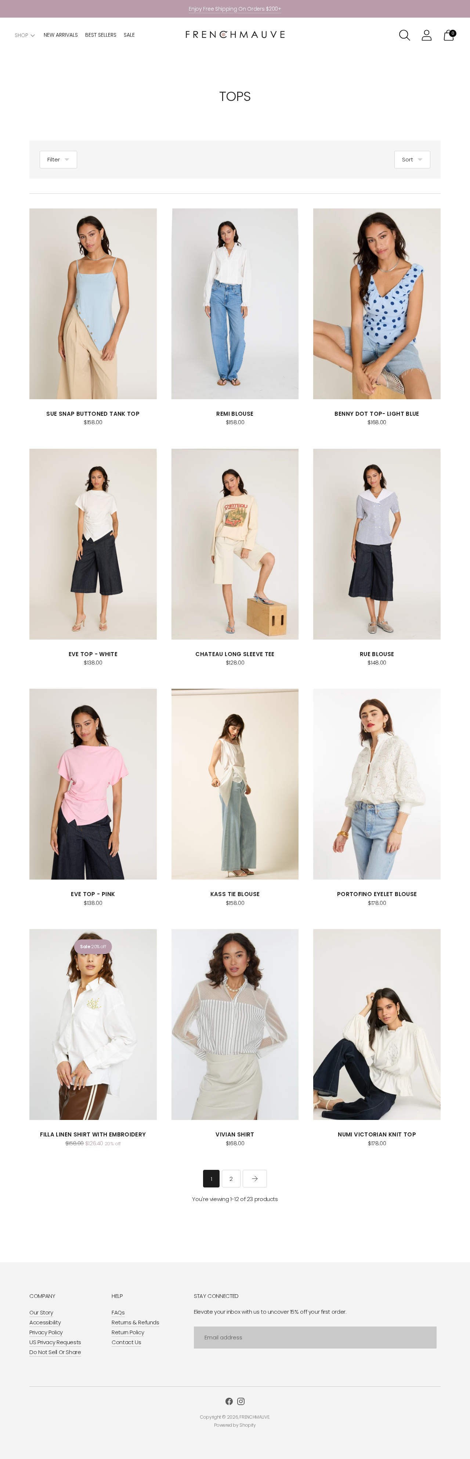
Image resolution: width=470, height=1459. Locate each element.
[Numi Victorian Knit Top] (377, 1024)
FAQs (118, 1312)
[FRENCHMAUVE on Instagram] (240, 1402)
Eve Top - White (93, 654)
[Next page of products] (255, 1178)
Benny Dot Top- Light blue (377, 414)
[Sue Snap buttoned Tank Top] (93, 303)
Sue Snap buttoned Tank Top (93, 414)
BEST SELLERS (100, 35)
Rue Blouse (377, 654)
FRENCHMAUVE (254, 1417)
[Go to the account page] (426, 35)
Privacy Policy (46, 1332)
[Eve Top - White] (93, 544)
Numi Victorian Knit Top (377, 1134)
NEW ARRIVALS (61, 35)
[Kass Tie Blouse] (235, 784)
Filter (53, 159)
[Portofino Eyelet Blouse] (377, 784)
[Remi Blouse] (235, 303)
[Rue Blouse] (377, 544)
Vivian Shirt (235, 1134)
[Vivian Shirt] (235, 1024)
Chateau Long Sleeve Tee (235, 654)
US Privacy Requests (55, 1342)
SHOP (21, 35)
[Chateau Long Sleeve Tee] (235, 544)
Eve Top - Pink (93, 894)
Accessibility (45, 1322)
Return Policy (128, 1332)
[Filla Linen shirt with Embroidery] (93, 1024)
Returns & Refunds (135, 1322)
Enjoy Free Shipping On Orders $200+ (235, 8)
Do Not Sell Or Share (55, 1352)
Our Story (41, 1312)
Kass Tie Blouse (235, 894)
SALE (129, 35)
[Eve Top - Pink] (93, 784)
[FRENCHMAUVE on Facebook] (229, 1402)
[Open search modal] (404, 35)
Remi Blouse (234, 414)
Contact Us (126, 1342)
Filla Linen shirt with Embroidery (93, 1134)
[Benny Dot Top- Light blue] (377, 303)
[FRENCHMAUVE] (235, 35)
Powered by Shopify (235, 1425)
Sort (407, 159)
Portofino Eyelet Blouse (377, 894)
